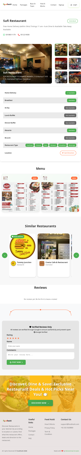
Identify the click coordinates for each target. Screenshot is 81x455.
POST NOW (16, 362)
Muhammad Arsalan (72, 451)
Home (15, 5)
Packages (23, 5)
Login (75, 5)
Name (9, 341)
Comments (11, 350)
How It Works (50, 424)
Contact (53, 5)
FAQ (30, 438)
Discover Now (39, 403)
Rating (10, 335)
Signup (61, 5)
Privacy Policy (50, 428)
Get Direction (69, 153)
